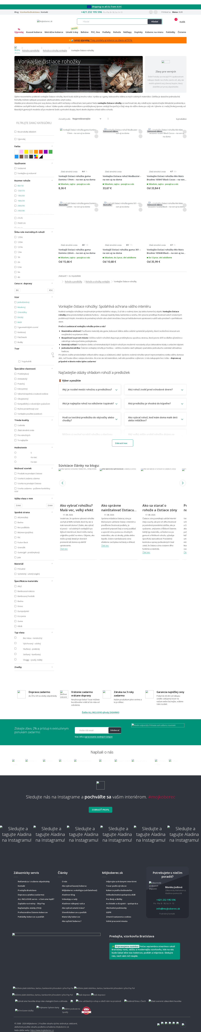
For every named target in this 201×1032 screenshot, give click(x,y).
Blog (16, 12)
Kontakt (44, 12)
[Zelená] (50, 152)
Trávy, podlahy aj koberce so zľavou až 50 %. (103, 40)
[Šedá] (26, 156)
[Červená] (41, 152)
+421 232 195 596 (91, 12)
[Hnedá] (21, 156)
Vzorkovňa (30, 12)
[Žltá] (26, 152)
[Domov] (17, 48)
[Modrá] (16, 156)
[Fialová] (46, 152)
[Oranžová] (36, 152)
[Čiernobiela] (41, 156)
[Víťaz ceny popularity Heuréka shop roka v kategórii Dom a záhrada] (44, 21)
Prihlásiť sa (166, 12)
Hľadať (154, 21)
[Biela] (16, 152)
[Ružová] (21, 152)
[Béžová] (31, 152)
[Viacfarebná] (36, 156)
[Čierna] (31, 156)
